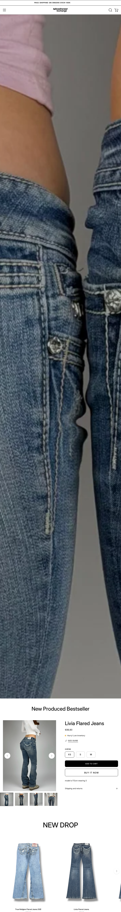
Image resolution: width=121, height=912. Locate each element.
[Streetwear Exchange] (60, 10)
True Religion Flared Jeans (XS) (28, 909)
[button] (110, 10)
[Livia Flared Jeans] (6, 799)
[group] (60, 2)
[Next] (52, 756)
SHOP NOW (60, 368)
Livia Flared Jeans (84, 723)
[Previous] (7, 756)
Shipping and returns (73, 788)
